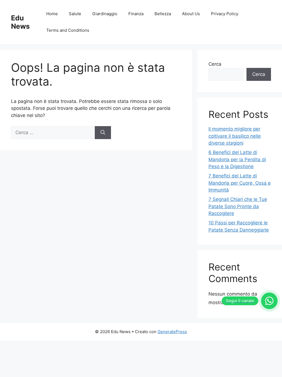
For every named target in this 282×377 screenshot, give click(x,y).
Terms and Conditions (67, 30)
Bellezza (162, 13)
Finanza (135, 13)
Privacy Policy (224, 13)
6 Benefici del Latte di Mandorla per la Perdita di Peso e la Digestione (237, 159)
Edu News (20, 22)
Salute (75, 13)
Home (52, 13)
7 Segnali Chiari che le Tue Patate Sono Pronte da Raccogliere (237, 206)
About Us (191, 13)
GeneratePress (172, 331)
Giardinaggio (104, 13)
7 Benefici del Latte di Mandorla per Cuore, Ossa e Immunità (239, 183)
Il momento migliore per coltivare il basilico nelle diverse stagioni (234, 136)
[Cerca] (103, 132)
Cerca (214, 64)
